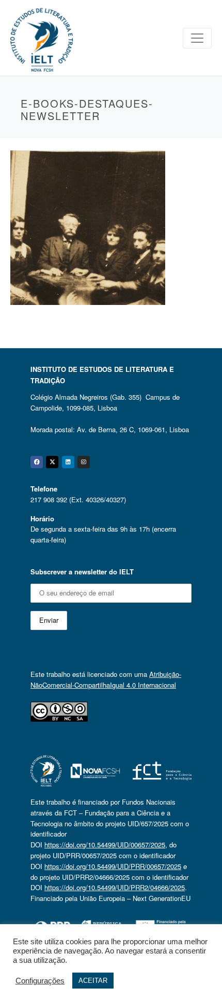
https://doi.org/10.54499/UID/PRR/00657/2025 (112, 866)
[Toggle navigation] (197, 38)
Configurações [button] (40, 981)
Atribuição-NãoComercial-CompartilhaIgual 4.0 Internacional (105, 679)
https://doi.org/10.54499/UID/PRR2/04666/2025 (114, 887)
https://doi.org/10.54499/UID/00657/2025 (104, 844)
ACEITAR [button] (92, 980)
